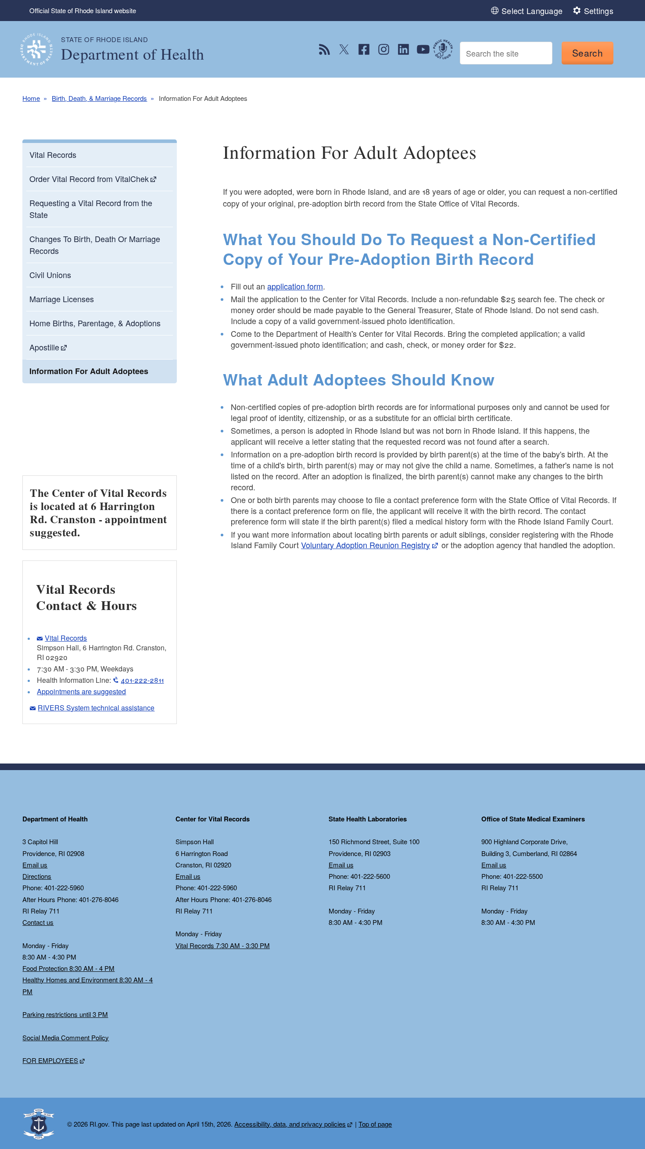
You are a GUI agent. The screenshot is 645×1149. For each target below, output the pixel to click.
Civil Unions (50, 274)
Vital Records (52, 154)
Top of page (375, 1123)
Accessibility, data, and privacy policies (290, 1123)
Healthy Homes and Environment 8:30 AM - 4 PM (87, 985)
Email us (34, 864)
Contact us (38, 922)
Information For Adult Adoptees (88, 371)
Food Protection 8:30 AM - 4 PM (68, 968)
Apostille (44, 347)
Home (31, 98)
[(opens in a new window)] (324, 49)
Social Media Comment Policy (65, 1037)
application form (295, 286)
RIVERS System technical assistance (96, 708)
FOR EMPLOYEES (50, 1060)
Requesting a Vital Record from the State (90, 208)
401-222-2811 (142, 680)
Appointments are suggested (81, 691)
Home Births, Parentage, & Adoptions (95, 322)
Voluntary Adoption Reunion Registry (365, 544)
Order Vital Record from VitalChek (89, 178)
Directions (36, 876)
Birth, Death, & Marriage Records (99, 98)
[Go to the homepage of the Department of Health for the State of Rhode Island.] (41, 49)
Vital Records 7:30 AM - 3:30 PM (223, 945)
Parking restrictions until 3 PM (65, 1014)
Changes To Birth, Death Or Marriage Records (94, 244)
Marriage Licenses (61, 298)
